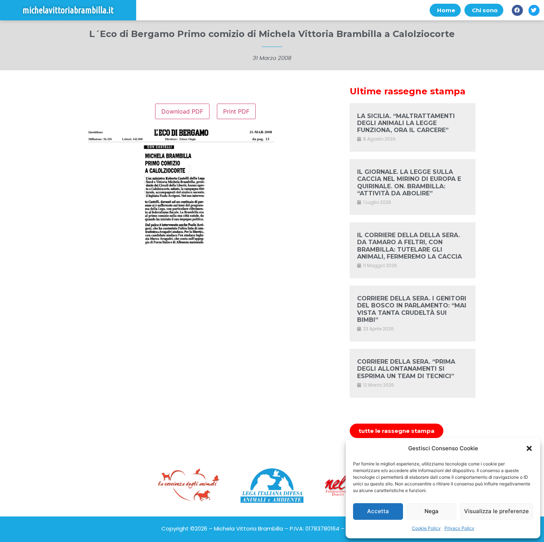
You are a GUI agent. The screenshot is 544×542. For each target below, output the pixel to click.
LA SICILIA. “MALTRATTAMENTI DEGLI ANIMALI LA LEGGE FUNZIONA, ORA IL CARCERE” (406, 123)
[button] (529, 448)
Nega (431, 511)
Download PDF (182, 111)
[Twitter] (534, 10)
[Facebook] (517, 10)
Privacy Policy (459, 528)
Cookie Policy (426, 528)
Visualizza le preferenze (496, 511)
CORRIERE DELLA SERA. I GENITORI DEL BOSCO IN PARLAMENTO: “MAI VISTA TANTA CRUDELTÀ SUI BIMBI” (411, 309)
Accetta (378, 511)
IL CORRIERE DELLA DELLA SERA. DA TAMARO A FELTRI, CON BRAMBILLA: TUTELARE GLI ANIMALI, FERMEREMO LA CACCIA (409, 246)
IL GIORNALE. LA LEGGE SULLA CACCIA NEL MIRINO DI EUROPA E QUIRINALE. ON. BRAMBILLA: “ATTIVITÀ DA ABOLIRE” (409, 182)
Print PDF (236, 111)
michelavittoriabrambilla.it (68, 10)
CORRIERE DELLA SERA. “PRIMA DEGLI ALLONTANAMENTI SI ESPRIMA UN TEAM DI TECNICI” (406, 368)
